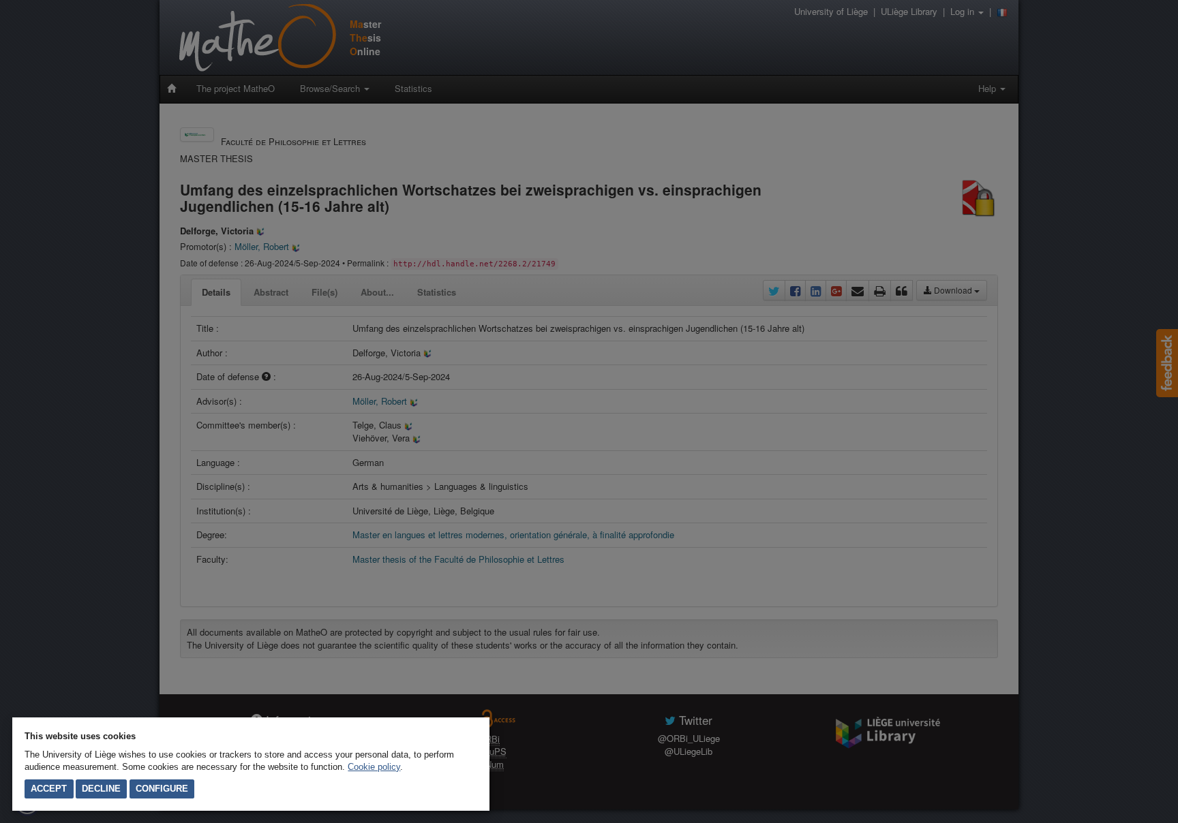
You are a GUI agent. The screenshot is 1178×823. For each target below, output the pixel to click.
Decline (101, 788)
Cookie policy (374, 767)
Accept (49, 788)
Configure (162, 788)
